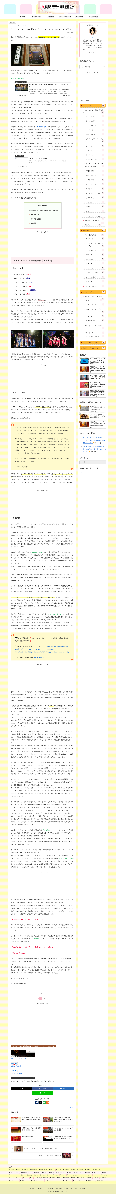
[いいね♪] (11, 983)
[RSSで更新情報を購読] (47, 1102)
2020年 (14, 1081)
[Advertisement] (26, 244)
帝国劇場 (35, 1081)
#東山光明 (20, 649)
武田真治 (29, 1081)
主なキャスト (35, 214)
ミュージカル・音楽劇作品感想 (27, 1078)
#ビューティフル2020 (46, 649)
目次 (39, 205)
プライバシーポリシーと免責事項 (78, 1188)
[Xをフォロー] (40, 1102)
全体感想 (33, 223)
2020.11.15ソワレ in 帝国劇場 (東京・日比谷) (43, 210)
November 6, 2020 (40, 657)
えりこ (92, 37)
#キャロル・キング (31, 649)
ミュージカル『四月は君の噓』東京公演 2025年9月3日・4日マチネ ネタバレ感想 (94, 449)
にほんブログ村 (16, 1066)
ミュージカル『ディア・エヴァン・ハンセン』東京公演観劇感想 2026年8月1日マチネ (94, 440)
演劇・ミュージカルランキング (19, 1058)
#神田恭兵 (57, 646)
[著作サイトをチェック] (37, 1102)
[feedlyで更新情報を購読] (44, 1102)
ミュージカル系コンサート (61, 1188)
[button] (104, 67)
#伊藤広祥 (49, 646)
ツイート (82, 472)
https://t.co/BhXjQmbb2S (23, 652)
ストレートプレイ (48, 1188)
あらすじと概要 (36, 219)
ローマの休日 (40, 127)
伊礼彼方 (53, 1081)
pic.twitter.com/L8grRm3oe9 (59, 652)
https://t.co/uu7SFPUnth (41, 652)
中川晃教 (41, 1081)
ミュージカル (15, 1078)
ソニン (47, 1081)
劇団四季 (40, 1188)
